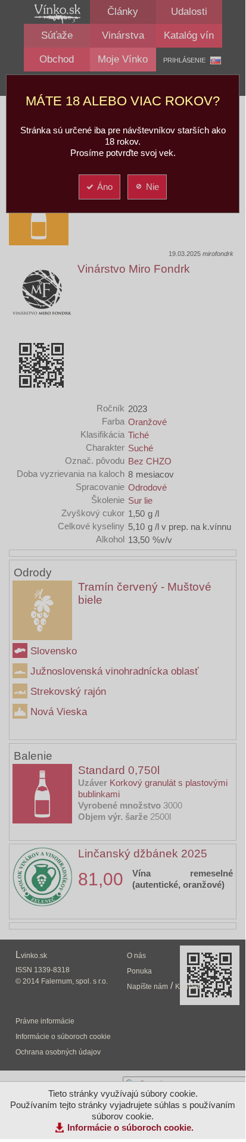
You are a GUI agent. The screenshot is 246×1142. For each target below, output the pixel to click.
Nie (152, 187)
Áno (105, 187)
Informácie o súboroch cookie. (130, 1127)
